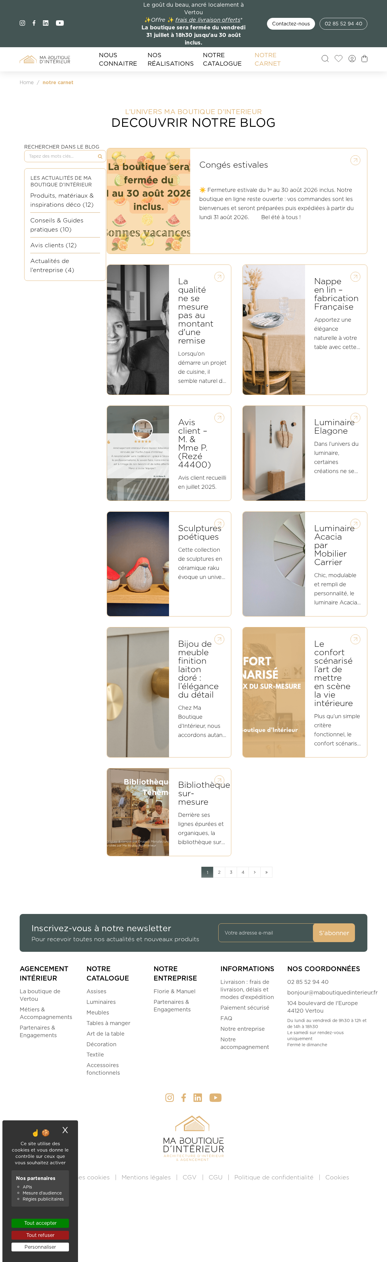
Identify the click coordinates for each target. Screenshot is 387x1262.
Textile (95, 1054)
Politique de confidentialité (274, 1177)
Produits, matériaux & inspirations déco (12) (62, 200)
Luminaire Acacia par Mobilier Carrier (334, 546)
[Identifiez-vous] (352, 60)
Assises (96, 991)
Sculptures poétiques (200, 533)
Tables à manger (108, 1023)
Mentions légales (147, 1177)
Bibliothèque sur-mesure (204, 794)
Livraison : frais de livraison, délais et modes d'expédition (247, 989)
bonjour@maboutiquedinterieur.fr (332, 992)
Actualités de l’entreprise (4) (52, 265)
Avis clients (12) (53, 245)
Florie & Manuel (175, 991)
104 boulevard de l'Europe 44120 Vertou (322, 1006)
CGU (216, 1177)
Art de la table (105, 1033)
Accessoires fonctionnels (103, 1068)
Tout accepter (40, 1223)
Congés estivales (233, 165)
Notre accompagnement (244, 1043)
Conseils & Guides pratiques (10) (56, 225)
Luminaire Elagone (334, 427)
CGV (190, 1177)
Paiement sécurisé (244, 1007)
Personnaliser (40, 1247)
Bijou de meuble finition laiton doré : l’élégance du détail (198, 669)
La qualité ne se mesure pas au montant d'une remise (195, 311)
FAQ (226, 1018)
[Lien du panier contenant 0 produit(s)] (364, 60)
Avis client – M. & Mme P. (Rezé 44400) (194, 444)
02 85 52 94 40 (343, 23)
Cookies (337, 1177)
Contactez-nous (291, 23)
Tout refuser (40, 1235)
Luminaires (101, 1002)
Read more (355, 160)
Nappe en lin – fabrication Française (336, 294)
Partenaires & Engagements (38, 1031)
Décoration (101, 1044)
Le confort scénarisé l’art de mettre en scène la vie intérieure (333, 674)
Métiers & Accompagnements (46, 1013)
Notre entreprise (242, 1029)
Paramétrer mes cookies (75, 1177)
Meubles (97, 1012)
